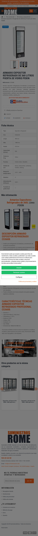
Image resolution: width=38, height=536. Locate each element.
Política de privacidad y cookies (28, 281)
